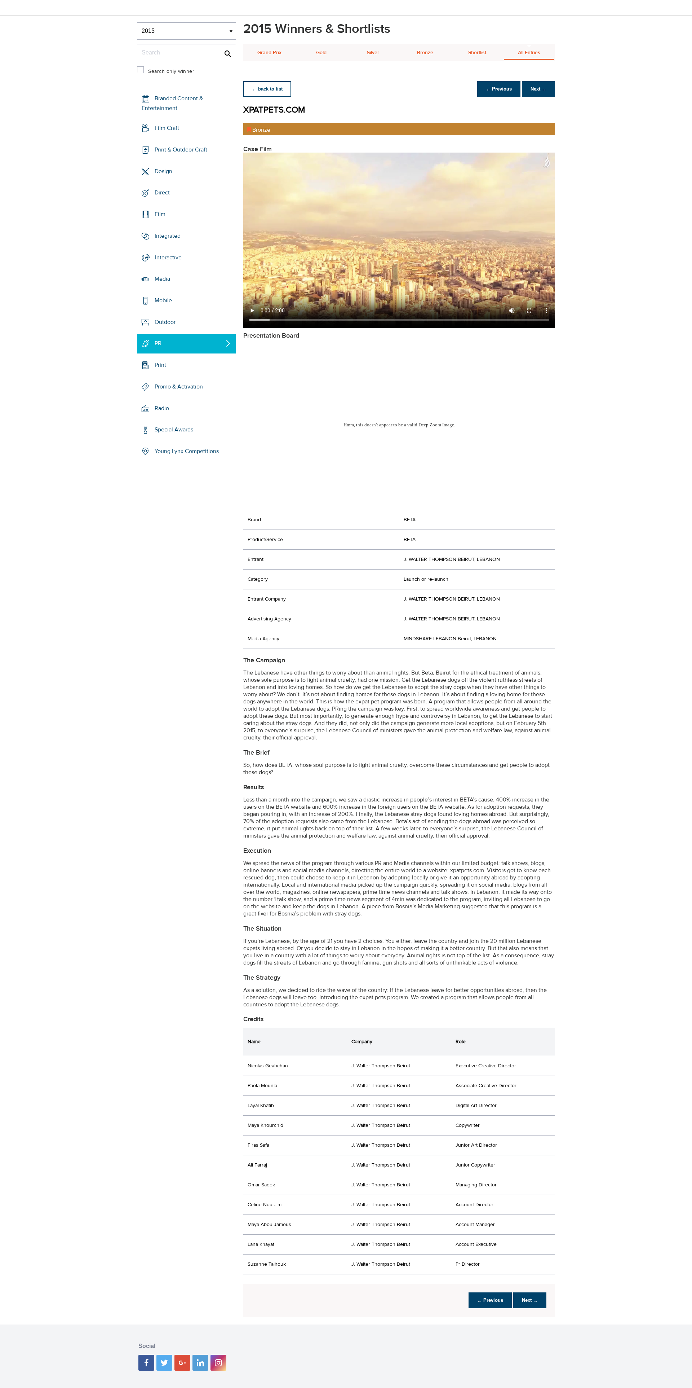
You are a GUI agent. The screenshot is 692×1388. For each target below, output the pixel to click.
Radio (162, 408)
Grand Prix (269, 52)
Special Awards (174, 429)
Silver (373, 52)
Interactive (168, 257)
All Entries (529, 52)
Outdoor (165, 322)
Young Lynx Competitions (187, 451)
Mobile (163, 300)
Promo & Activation (179, 386)
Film (160, 214)
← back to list (267, 89)
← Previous (499, 89)
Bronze (425, 52)
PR (158, 343)
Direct (162, 192)
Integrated (168, 236)
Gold (321, 52)
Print (160, 365)
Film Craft (167, 128)
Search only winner (171, 71)
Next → (538, 89)
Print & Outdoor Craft (181, 149)
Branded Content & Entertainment (172, 103)
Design (163, 171)
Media (162, 278)
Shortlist (477, 52)
